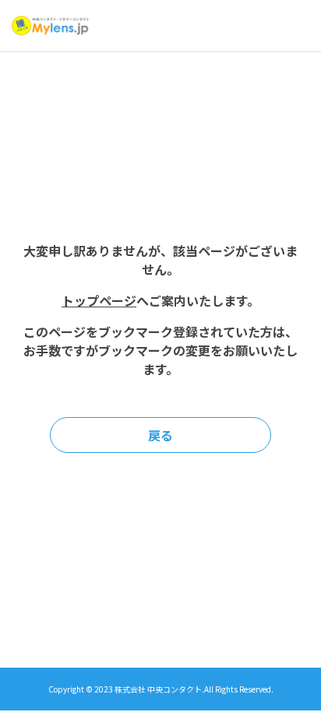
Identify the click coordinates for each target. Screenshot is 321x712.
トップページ (99, 300)
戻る (160, 435)
